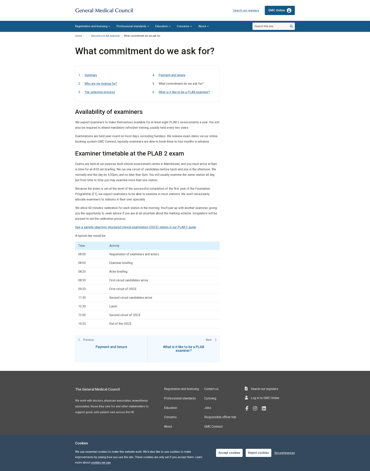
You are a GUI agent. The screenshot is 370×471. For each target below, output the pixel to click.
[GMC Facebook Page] (248, 408)
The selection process (100, 92)
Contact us (211, 389)
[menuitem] (93, 26)
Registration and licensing (91, 26)
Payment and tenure (172, 75)
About (202, 26)
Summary (91, 75)
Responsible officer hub (220, 417)
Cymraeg (210, 398)
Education (161, 26)
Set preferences (284, 453)
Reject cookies (258, 453)
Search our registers (246, 10)
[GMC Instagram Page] (256, 408)
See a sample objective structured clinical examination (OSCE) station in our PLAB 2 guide (135, 227)
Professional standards (131, 26)
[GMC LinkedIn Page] (265, 408)
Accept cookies (229, 453)
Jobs (207, 408)
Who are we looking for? (101, 83)
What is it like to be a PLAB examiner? (184, 92)
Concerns (183, 26)
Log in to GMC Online (265, 398)
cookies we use (101, 462)
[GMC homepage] (104, 10)
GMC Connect (213, 426)
